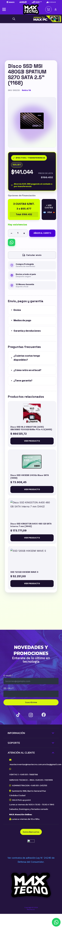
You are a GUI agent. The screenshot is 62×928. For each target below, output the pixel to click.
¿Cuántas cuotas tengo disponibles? (25, 357)
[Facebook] (44, 715)
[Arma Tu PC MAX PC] (46, 19)
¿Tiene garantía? (21, 380)
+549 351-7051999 (44, 780)
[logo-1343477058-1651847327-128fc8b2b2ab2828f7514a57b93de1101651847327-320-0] (31, 9)
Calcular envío (34, 255)
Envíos (16, 310)
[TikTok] (18, 715)
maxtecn (14, 764)
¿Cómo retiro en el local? (26, 370)
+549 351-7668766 (28, 774)
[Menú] (4, 9)
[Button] (55, 9)
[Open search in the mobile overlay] (13, 18)
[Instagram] (31, 715)
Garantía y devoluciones (26, 330)
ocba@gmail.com (52, 764)
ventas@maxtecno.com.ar (31, 764)
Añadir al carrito (42, 233)
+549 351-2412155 (38, 785)
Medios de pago (21, 320)
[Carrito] (48, 9)
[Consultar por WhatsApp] (11, 242)
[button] (56, 922)
